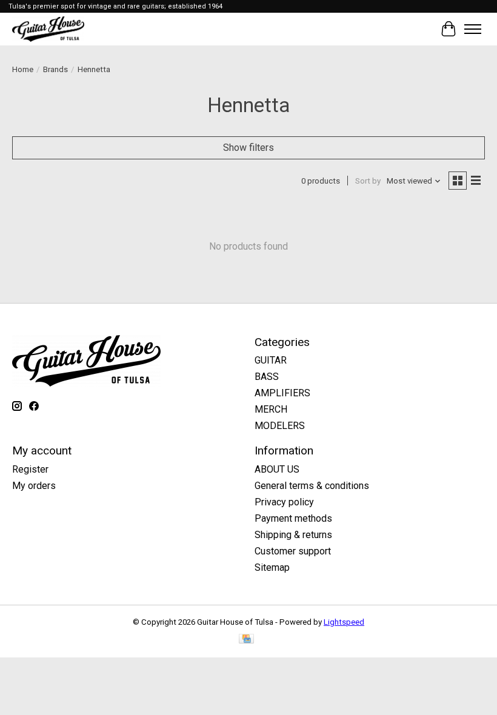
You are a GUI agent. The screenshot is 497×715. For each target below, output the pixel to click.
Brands (55, 69)
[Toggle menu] (473, 29)
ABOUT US (277, 469)
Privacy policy (284, 502)
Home (22, 69)
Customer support (293, 551)
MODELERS (280, 425)
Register (30, 469)
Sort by (368, 180)
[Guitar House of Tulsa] (48, 28)
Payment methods (293, 518)
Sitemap (272, 567)
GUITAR (271, 360)
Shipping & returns (293, 534)
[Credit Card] (246, 639)
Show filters (248, 147)
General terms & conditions (312, 485)
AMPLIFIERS (282, 393)
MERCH (271, 409)
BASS (267, 376)
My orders (34, 485)
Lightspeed (344, 622)
